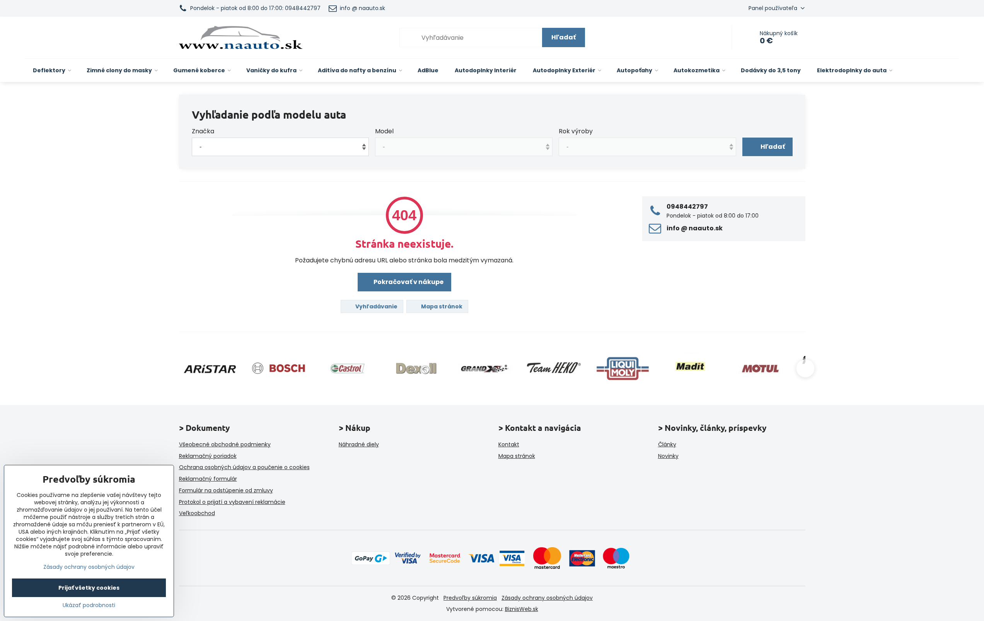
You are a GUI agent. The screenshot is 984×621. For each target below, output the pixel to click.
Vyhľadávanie (375, 306)
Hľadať (563, 37)
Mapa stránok (441, 306)
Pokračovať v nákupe (407, 281)
